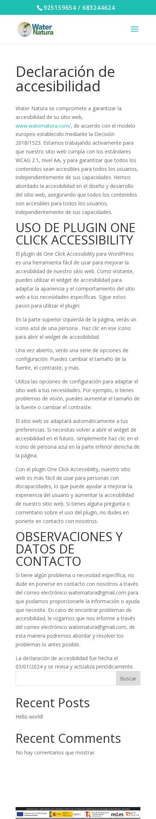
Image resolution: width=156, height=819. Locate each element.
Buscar (128, 678)
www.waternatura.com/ (43, 125)
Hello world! (29, 716)
